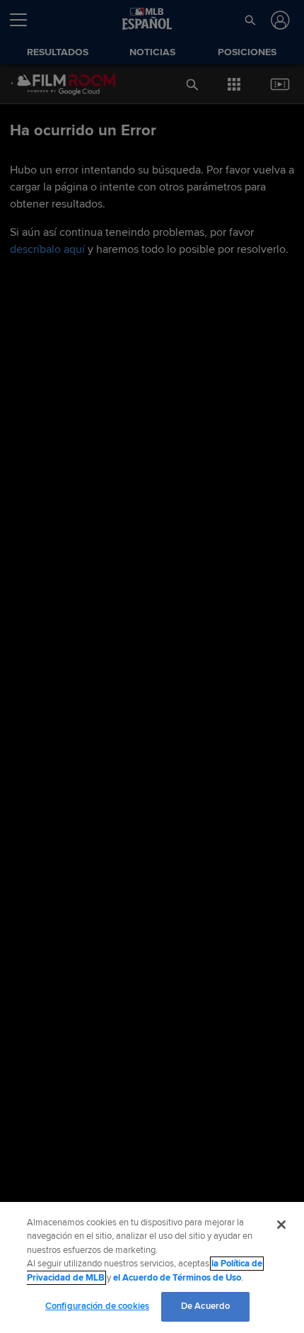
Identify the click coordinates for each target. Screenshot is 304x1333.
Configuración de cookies (97, 1306)
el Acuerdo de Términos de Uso (177, 1277)
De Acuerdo (205, 1306)
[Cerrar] (281, 1224)
